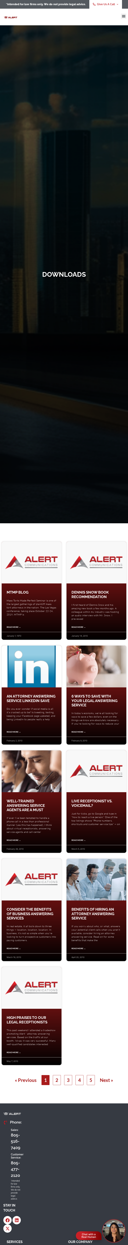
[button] (123, 16)
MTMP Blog (17, 592)
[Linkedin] (16, 1220)
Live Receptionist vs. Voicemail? (92, 803)
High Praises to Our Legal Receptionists (27, 1019)
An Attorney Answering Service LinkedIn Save (31, 698)
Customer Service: (17, 1156)
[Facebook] (7, 1220)
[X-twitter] (7, 1228)
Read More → (14, 627)
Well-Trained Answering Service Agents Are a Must (26, 805)
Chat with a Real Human (89, 1236)
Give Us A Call (106, 4)
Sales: (14, 1130)
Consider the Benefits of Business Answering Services (30, 913)
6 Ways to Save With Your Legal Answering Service (95, 700)
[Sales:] (5, 1138)
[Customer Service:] (5, 1165)
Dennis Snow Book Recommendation (90, 594)
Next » (106, 1080)
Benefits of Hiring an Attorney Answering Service (93, 913)
